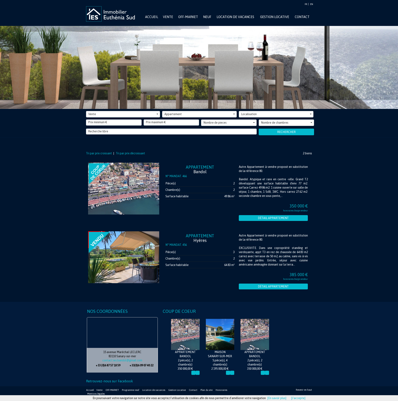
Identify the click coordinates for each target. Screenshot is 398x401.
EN (311, 4)
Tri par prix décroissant (130, 153)
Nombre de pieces (215, 122)
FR (306, 4)
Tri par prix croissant (99, 153)
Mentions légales (96, 393)
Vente (92, 114)
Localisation (249, 114)
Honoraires (221, 390)
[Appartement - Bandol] (123, 189)
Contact (193, 390)
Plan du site (206, 390)
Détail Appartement (273, 218)
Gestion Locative (177, 390)
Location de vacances (153, 390)
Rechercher (286, 132)
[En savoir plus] (276, 398)
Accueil (90, 390)
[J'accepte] (298, 398)
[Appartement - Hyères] (123, 257)
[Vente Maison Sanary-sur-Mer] (220, 334)
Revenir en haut (304, 390)
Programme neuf (130, 390)
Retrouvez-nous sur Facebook (109, 381)
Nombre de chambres (274, 122)
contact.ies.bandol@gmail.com (122, 360)
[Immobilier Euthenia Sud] (112, 13)
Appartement (173, 114)
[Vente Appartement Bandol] (185, 334)
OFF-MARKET (112, 390)
